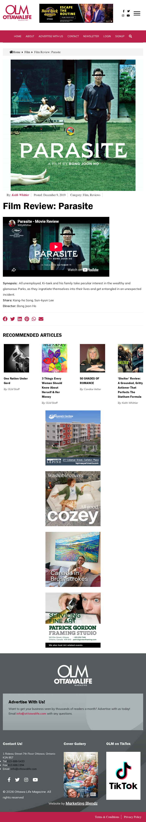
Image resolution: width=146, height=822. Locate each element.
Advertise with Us (51, 36)
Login (107, 36)
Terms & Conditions (107, 817)
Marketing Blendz (82, 803)
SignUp (120, 36)
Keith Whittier (20, 195)
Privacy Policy (132, 817)
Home (17, 36)
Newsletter (91, 36)
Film (27, 52)
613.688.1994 (16, 765)
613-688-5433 (16, 761)
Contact (73, 36)
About (30, 36)
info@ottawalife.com (31, 713)
